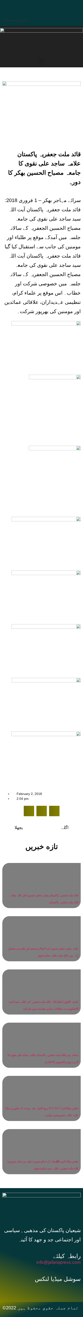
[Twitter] (36, 6)
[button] (41, 62)
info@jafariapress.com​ (58, 1262)
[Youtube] (49, 6)
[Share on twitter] (41, 811)
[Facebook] (22, 6)
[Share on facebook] (29, 811)
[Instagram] (63, 6)
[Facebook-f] (28, 1290)
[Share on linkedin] (54, 811)
